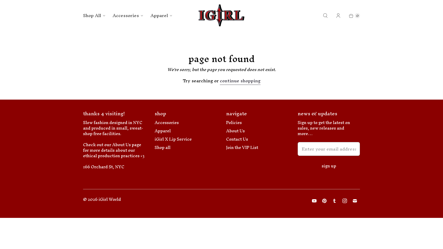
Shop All (92, 15)
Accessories (126, 15)
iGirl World (110, 199)
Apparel (159, 15)
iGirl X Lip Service (173, 139)
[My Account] (338, 15)
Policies (234, 122)
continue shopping (240, 81)
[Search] (325, 15)
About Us (235, 131)
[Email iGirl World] (355, 201)
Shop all (163, 147)
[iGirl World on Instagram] (345, 201)
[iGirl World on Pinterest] (324, 201)
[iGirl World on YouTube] (314, 201)
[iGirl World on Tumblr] (334, 201)
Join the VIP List (242, 147)
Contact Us (237, 139)
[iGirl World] (221, 15)
